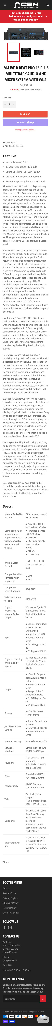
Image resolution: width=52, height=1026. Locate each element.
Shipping (14, 89)
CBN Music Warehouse (19, 1011)
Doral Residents (11, 913)
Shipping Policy (10, 903)
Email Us (7, 965)
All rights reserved (36, 1011)
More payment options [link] (25, 129)
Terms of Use (9, 893)
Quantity (7, 98)
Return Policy (9, 908)
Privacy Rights (10, 898)
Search (6, 888)
